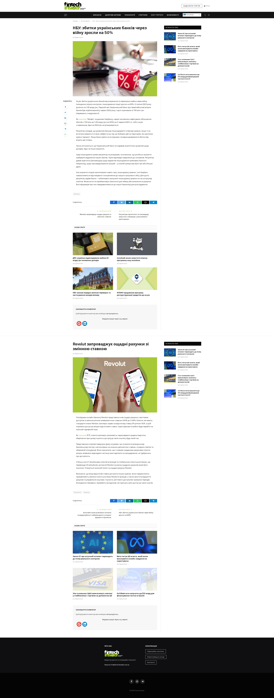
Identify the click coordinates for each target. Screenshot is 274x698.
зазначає (83, 119)
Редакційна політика (155, 651)
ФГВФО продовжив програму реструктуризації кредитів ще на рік (133, 294)
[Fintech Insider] (75, 6)
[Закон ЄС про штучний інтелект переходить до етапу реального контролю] (170, 36)
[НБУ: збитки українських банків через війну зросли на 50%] (115, 68)
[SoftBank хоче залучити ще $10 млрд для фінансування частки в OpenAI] (170, 77)
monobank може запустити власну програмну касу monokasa (132, 259)
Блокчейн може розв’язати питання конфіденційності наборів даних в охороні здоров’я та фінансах (94, 515)
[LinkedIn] (65, 118)
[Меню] (65, 15)
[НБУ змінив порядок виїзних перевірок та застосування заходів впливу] (93, 278)
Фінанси (97, 15)
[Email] (65, 123)
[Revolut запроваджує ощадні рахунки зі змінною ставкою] (115, 384)
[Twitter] (65, 112)
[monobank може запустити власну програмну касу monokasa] (137, 244)
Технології (130, 15)
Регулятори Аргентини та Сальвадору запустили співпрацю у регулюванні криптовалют (134, 216)
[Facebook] (65, 107)
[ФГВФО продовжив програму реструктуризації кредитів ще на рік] (137, 278)
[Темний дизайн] (205, 15)
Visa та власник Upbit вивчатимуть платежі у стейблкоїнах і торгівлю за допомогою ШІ (188, 63)
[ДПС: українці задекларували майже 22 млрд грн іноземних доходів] (93, 244)
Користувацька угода (156, 657)
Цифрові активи (113, 15)
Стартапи (143, 15)
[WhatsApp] (65, 134)
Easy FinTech (157, 15)
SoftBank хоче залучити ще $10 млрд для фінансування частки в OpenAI (188, 77)
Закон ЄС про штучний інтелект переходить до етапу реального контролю (189, 36)
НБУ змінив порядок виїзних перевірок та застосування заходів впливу (92, 294)
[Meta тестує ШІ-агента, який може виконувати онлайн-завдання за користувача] (170, 49)
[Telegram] (65, 129)
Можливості (173, 15)
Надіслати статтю (191, 6)
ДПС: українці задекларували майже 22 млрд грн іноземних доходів (91, 259)
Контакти (151, 662)
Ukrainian (190, 15)
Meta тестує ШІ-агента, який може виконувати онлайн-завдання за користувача (189, 49)
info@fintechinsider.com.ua (119, 665)
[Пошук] (209, 15)
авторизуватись (112, 313)
